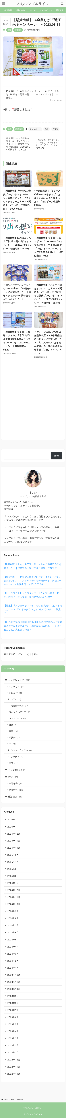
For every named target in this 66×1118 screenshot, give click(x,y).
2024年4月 (13, 946)
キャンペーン (35, 129)
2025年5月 (13, 854)
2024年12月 (13, 890)
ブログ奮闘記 (16, 769)
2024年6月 (13, 932)
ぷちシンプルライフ (33, 3)
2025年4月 (13, 861)
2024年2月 (13, 960)
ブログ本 (17, 756)
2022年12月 (13, 1059)
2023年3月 (13, 1038)
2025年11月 (13, 840)
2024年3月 (13, 953)
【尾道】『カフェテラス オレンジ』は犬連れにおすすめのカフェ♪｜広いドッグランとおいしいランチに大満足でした (33, 609)
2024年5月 (13, 939)
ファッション (17, 718)
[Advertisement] (33, 405)
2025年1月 (13, 883)
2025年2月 (13, 876)
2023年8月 (13, 1003)
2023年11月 (13, 981)
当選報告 (15, 783)
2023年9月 (13, 996)
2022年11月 (13, 1066)
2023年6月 (13, 1017)
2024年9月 (13, 911)
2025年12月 (13, 833)
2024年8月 (13, 918)
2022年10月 (13, 1073)
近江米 (55, 129)
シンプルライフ (19, 679)
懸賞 (9, 30)
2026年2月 (13, 819)
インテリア (16, 686)
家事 (13, 731)
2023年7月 (13, 1010)
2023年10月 (13, 988)
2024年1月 (13, 967)
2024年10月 (13, 904)
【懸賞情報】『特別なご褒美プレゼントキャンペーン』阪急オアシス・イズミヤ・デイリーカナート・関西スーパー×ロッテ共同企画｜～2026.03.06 (32, 580)
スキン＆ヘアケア (19, 711)
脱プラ (14, 762)
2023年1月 (13, 1052)
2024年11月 (13, 897)
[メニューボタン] (3, 3)
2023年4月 (13, 1031)
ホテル (16, 699)
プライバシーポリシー (33, 1108)
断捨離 (14, 737)
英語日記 (15, 796)
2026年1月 (13, 826)
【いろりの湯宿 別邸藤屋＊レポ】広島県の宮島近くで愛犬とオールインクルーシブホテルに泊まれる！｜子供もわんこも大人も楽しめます (33, 625)
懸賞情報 (18, 30)
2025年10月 (13, 847)
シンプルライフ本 (21, 750)
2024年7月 (13, 925)
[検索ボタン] (62, 3)
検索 (56, 455)
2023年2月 (13, 1045)
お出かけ (15, 692)
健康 (13, 724)
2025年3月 (13, 868)
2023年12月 (13, 974)
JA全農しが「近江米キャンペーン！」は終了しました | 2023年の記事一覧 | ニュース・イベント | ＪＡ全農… (32, 94)
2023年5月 (13, 1024)
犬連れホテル (19, 705)
